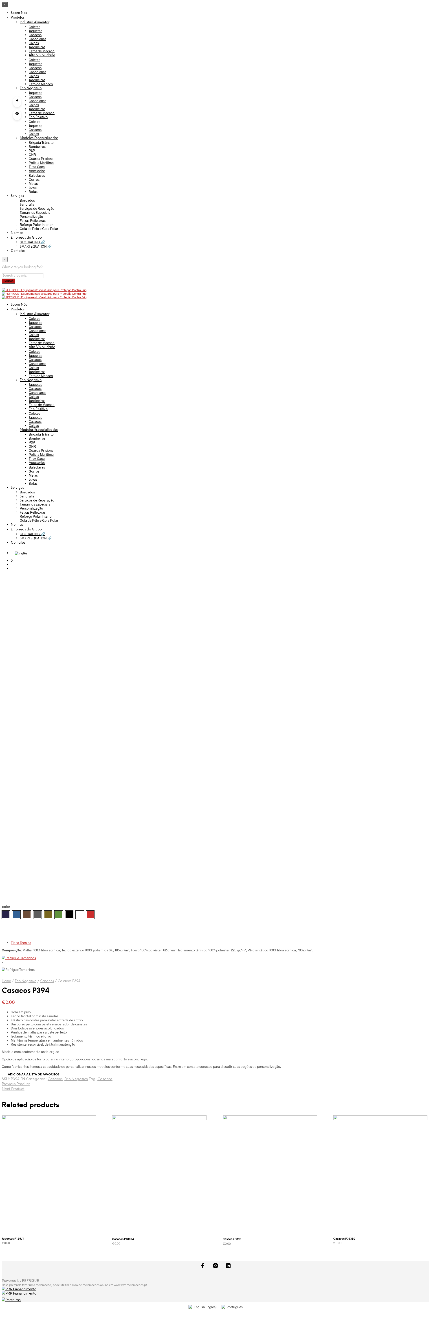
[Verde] (48, 915)
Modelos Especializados (39, 138)
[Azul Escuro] (6, 915)
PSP (32, 150)
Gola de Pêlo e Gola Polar (39, 229)
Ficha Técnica (21, 943)
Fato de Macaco (41, 84)
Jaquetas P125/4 (13, 1238)
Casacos (35, 35)
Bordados (27, 200)
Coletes (34, 27)
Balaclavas (37, 175)
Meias (33, 183)
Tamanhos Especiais (35, 212)
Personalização (31, 216)
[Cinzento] (37, 915)
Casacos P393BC (344, 1238)
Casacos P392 (232, 1239)
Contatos (18, 251)
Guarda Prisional (41, 159)
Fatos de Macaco (42, 51)
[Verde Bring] (59, 915)
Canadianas (37, 39)
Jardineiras (37, 47)
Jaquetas (35, 31)
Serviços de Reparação (37, 208)
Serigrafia (27, 204)
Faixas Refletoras (33, 220)
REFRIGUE (30, 1280)
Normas (17, 233)
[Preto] (69, 915)
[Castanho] (27, 915)
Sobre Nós (19, 13)
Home (6, 981)
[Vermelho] (90, 915)
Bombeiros (37, 146)
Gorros (34, 179)
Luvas (33, 187)
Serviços (17, 196)
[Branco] (80, 915)
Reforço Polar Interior (36, 224)
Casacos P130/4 (123, 1239)
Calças (34, 43)
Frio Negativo (31, 88)
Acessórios (37, 171)
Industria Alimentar (34, 22)
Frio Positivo (38, 117)
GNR (32, 155)
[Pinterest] (17, 114)
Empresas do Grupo (26, 238)
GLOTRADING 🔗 (32, 242)
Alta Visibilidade (42, 55)
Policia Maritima (41, 163)
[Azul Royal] (16, 915)
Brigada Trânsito (41, 142)
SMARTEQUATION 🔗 (36, 246)
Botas (33, 192)
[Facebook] (17, 101)
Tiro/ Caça (37, 167)
